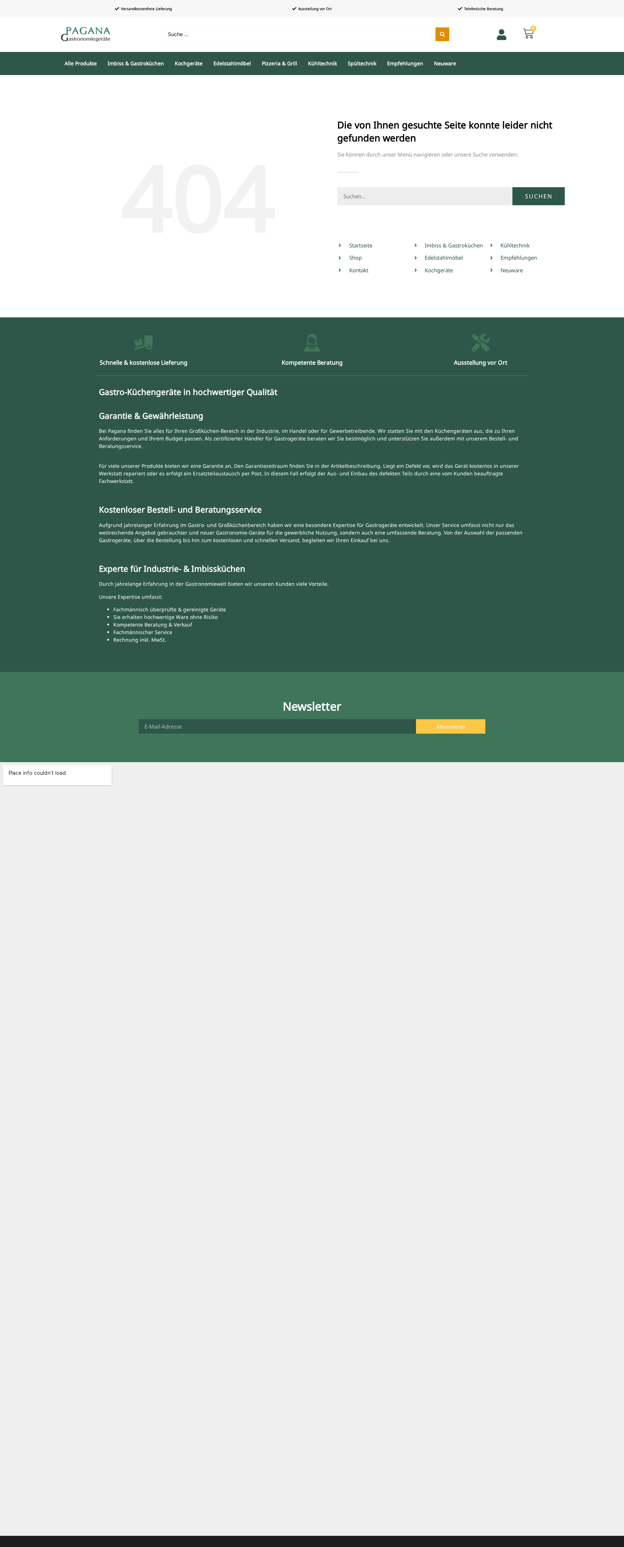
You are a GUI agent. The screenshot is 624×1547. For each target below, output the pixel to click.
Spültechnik (362, 63)
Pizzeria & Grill (279, 63)
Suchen (538, 196)
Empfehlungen (405, 63)
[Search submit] (442, 34)
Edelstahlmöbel (232, 63)
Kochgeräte (189, 63)
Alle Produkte (81, 63)
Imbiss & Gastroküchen (136, 63)
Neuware (445, 63)
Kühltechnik (322, 63)
